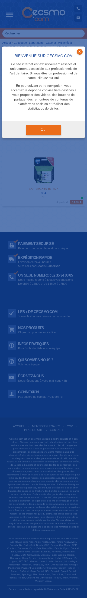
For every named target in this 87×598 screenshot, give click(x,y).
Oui (43, 129)
